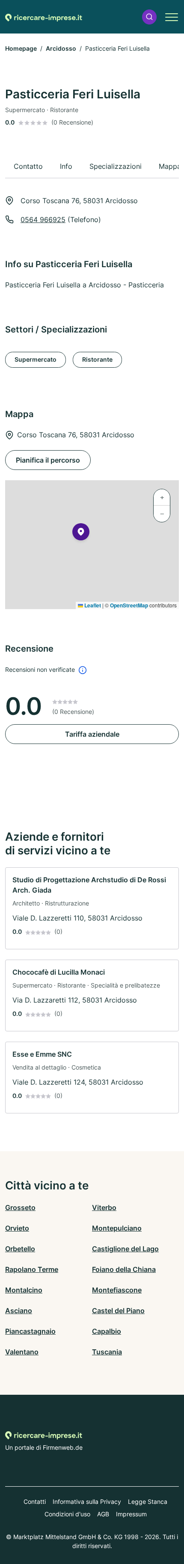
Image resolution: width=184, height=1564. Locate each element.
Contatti (35, 1501)
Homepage (21, 48)
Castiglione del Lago (125, 1248)
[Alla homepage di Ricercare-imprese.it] (43, 17)
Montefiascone (117, 1290)
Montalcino (23, 1290)
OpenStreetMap (129, 605)
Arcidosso (61, 48)
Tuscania (107, 1352)
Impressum (131, 1514)
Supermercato (35, 359)
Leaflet (92, 605)
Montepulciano (117, 1228)
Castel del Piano (118, 1310)
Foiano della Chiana (124, 1269)
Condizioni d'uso (67, 1514)
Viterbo (104, 1207)
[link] (92, 908)
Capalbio (106, 1331)
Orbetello (20, 1248)
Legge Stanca (147, 1501)
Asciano (18, 1310)
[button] (149, 16)
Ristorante (97, 359)
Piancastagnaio (30, 1331)
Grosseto (20, 1207)
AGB (103, 1514)
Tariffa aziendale (92, 734)
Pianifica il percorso (48, 460)
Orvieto (17, 1228)
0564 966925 (43, 219)
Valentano (22, 1352)
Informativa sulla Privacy (87, 1501)
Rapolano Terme (31, 1269)
